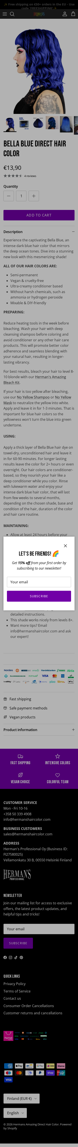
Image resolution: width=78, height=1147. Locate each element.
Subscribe (39, 596)
